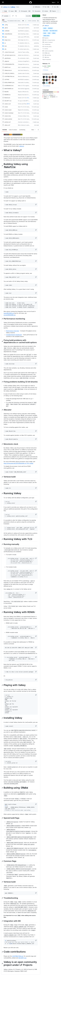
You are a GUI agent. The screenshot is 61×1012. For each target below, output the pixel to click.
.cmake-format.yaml (9, 52)
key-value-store (53, 30)
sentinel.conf (7, 122)
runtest (6, 106)
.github (6, 27)
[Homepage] (30, 2)
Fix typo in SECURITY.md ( (24, 100)
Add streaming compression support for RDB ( (29, 33)
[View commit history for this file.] (38, 21)
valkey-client (46, 35)
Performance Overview (12, 331)
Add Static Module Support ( (25, 70)
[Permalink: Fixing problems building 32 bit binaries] (3, 382)
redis (49, 33)
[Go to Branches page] (13, 16)
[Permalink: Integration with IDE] (3, 921)
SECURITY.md (7, 100)
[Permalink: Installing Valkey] (3, 718)
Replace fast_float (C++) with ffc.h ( (26, 94)
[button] (36, 192)
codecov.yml (7, 103)
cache (45, 28)
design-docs (7, 40)
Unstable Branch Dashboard (14, 334)
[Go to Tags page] (16, 16)
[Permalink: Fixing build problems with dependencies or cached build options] (3, 341)
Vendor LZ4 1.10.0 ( (22, 24)
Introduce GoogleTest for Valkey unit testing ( (29, 61)
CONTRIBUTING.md (9, 76)
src (5, 43)
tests (5, 46)
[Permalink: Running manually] (3, 544)
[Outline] (38, 129)
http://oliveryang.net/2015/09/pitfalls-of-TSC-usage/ (18, 463)
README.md (7, 94)
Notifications (37, 6)
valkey (13, 7)
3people (4, 21)
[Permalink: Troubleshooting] (3, 898)
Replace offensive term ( (24, 91)
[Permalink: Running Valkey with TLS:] (3, 539)
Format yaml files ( (22, 103)
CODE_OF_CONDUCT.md (10, 73)
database (50, 28)
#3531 (29, 24)
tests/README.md (9, 313)
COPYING (6, 79)
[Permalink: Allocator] (3, 410)
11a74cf (29, 20)
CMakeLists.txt (8, 70)
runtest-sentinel (8, 119)
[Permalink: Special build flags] (3, 818)
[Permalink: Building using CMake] (3, 788)
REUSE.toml (7, 97)
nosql (45, 33)
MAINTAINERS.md (8, 88)
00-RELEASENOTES (9, 64)
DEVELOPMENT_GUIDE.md (10, 82)
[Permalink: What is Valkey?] (3, 150)
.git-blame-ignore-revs (9, 55)
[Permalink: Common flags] (3, 861)
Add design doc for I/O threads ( (26, 40)
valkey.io (21, 146)
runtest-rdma (7, 116)
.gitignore (6, 61)
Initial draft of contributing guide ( (26, 82)
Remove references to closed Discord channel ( (29, 76)
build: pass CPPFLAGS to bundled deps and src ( (30, 37)
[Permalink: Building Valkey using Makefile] (3, 166)
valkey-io (6, 7)
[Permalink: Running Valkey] (3, 493)
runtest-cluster (8, 109)
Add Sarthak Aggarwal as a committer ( (27, 88)
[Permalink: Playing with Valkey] (3, 685)
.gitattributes (7, 58)
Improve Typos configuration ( (25, 52)
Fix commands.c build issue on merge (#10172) (29, 58)
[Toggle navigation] (3, 2)
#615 (28, 103)
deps (5, 37)
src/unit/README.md (9, 315)
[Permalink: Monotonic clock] (3, 444)
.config (6, 24)
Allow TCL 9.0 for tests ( (24, 106)
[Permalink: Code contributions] (3, 952)
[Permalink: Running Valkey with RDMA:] (3, 612)
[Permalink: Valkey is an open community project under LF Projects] (3, 963)
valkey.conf (7, 125)
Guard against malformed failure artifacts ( (28, 27)
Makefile (6, 91)
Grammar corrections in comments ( (26, 122)
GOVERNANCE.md (8, 85)
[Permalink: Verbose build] (3, 477)
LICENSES (6, 30)
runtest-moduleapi (8, 113)
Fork (46, 6)
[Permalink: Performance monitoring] (3, 319)
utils (5, 49)
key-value (46, 30)
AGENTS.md (7, 67)
